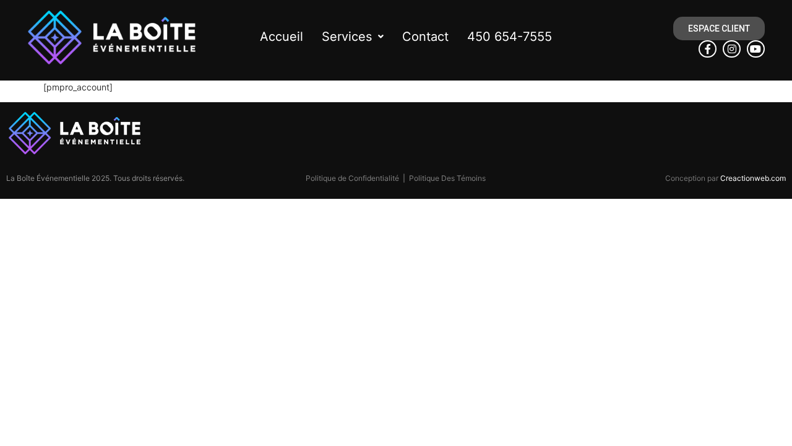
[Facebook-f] (708, 49)
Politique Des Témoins (447, 178)
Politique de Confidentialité (352, 178)
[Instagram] (732, 49)
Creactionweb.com (753, 178)
